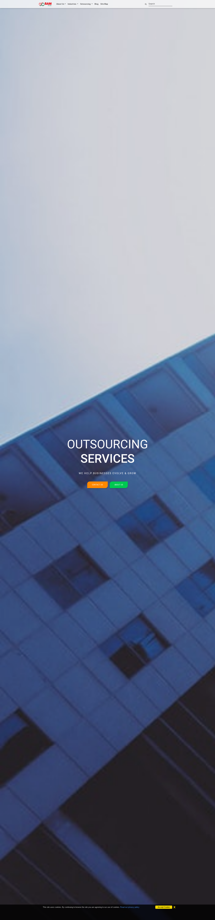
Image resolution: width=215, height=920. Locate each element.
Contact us (97, 485)
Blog (96, 4)
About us (118, 485)
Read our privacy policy (129, 907)
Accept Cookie (164, 907)
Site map (104, 4)
